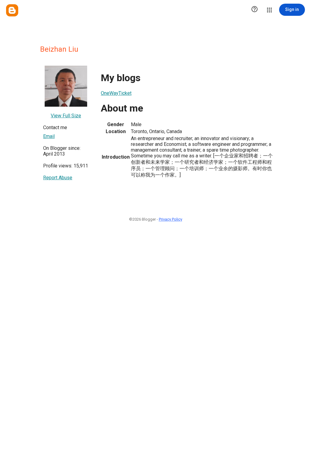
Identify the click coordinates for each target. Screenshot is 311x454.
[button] (254, 9)
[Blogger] (12, 10)
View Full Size (66, 116)
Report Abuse (57, 178)
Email (49, 136)
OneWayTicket (116, 93)
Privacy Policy (170, 219)
